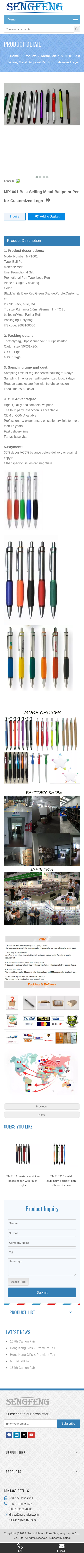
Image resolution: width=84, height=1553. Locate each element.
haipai (67, 1537)
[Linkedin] (16, 1435)
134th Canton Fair (22, 1367)
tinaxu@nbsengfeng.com (23, 1514)
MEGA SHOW (19, 1361)
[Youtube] (31, 1435)
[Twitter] (24, 1435)
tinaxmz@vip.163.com (22, 1520)
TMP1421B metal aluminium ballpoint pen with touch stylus (61, 1181)
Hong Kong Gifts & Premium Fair (32, 1348)
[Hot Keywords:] (77, 29)
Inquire (15, 216)
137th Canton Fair (22, 1341)
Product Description (24, 240)
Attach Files (18, 1281)
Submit (42, 1292)
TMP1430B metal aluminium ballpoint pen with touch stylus (23, 1181)
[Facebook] (9, 1435)
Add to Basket (49, 216)
